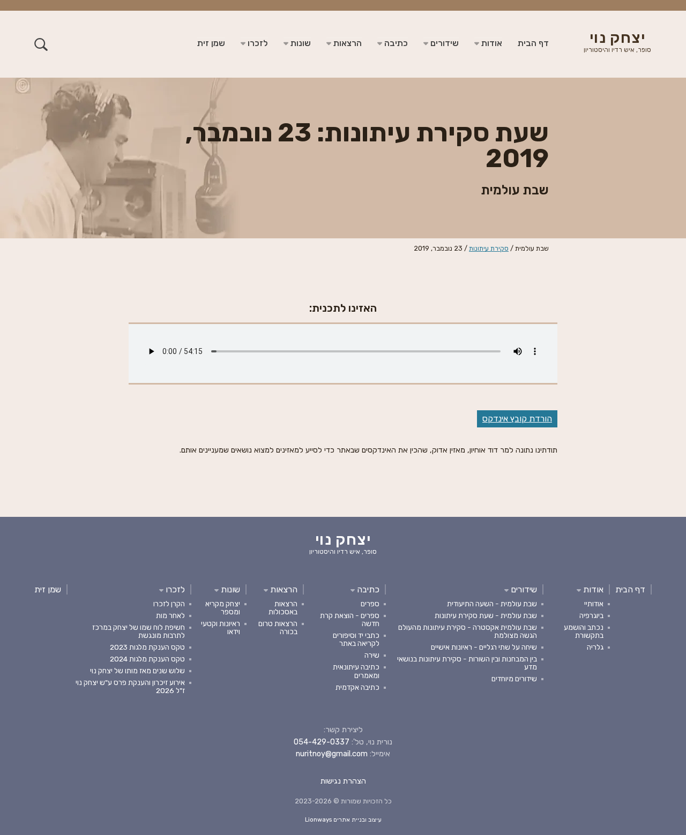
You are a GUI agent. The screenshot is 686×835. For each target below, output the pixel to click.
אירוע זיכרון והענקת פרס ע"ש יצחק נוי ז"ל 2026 (130, 686)
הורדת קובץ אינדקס (517, 418)
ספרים (370, 603)
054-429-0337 (321, 742)
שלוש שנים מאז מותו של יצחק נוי (137, 670)
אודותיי (593, 603)
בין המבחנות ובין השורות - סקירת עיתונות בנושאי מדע (467, 663)
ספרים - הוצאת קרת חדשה (349, 619)
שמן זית (211, 43)
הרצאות (346, 43)
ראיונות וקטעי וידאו (220, 627)
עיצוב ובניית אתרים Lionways (343, 819)
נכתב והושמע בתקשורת (583, 631)
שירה (371, 655)
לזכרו (256, 43)
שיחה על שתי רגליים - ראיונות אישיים (484, 647)
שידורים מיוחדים (514, 678)
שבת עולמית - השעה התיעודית (492, 603)
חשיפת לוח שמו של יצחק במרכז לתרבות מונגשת (138, 631)
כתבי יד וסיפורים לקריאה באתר (356, 639)
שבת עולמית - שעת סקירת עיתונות (486, 615)
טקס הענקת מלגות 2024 (147, 659)
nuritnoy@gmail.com (332, 753)
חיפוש (41, 44)
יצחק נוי (617, 43)
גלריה (595, 647)
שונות (299, 43)
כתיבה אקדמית (357, 687)
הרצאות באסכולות (283, 607)
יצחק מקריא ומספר (222, 607)
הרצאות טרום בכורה (277, 627)
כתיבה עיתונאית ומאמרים (356, 671)
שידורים (443, 43)
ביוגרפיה (591, 615)
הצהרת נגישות (343, 781)
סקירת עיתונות (489, 248)
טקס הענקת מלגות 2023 (147, 647)
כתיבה (395, 43)
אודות (490, 43)
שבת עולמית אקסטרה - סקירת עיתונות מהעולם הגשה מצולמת (467, 631)
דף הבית (533, 43)
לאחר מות (170, 615)
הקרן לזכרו (169, 603)
